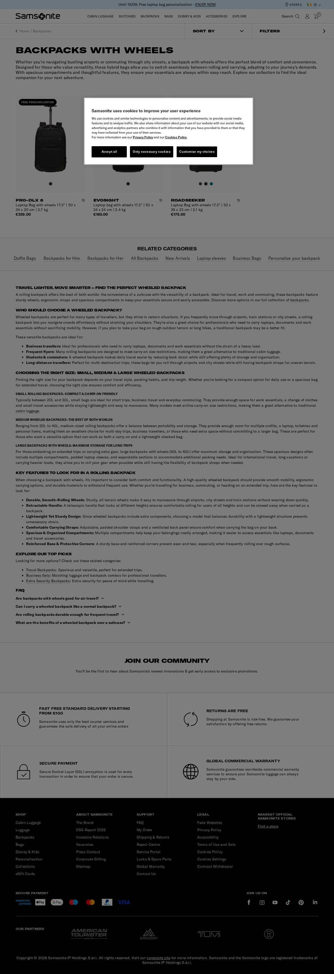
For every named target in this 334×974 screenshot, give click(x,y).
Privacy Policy (143, 137)
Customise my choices (196, 152)
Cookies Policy (176, 137)
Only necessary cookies (151, 152)
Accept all (109, 152)
